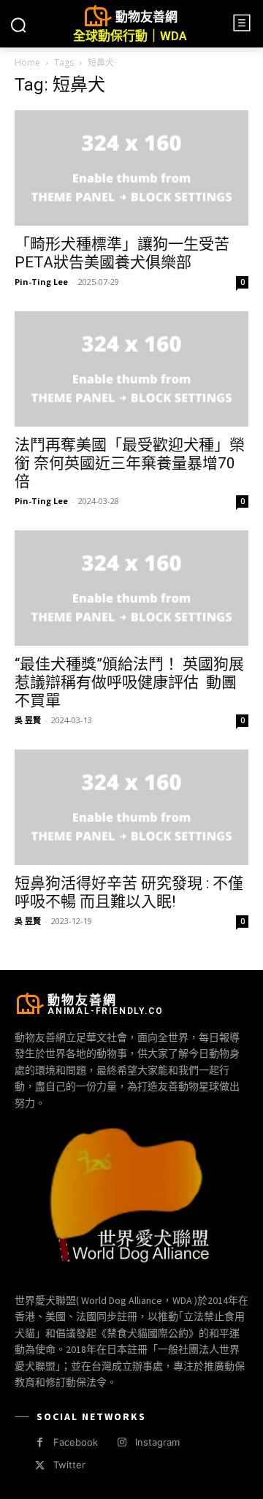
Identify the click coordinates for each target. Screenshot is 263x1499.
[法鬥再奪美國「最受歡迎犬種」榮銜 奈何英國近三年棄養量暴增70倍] (131, 369)
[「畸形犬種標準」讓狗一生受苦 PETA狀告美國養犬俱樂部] (131, 168)
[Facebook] (40, 1442)
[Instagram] (122, 1442)
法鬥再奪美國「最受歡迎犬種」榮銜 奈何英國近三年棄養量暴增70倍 (130, 463)
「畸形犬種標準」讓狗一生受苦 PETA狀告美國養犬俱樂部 (122, 253)
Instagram (157, 1442)
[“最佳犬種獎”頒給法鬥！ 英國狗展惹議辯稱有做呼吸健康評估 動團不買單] (131, 588)
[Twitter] (40, 1466)
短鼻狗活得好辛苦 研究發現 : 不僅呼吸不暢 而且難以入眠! (129, 892)
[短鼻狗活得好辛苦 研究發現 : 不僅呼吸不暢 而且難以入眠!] (131, 807)
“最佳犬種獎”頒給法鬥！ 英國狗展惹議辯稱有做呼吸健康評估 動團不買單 (129, 682)
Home (27, 62)
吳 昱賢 (28, 719)
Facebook (75, 1442)
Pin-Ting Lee (41, 281)
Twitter (69, 1465)
